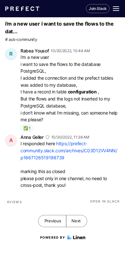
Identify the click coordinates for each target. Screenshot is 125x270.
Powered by (52, 237)
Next (76, 220)
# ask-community (21, 39)
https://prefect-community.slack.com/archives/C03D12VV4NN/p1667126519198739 (69, 150)
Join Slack (98, 8)
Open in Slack (105, 201)
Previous (53, 220)
